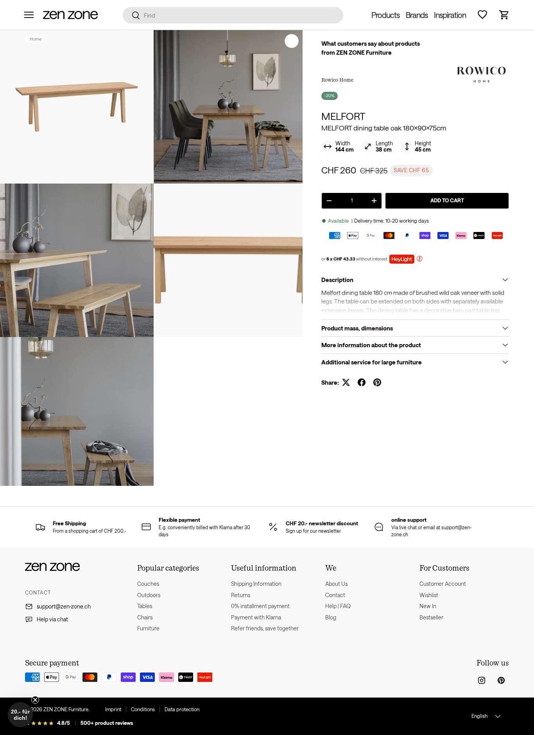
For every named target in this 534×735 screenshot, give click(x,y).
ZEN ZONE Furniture (65, 709)
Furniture (148, 628)
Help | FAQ (338, 606)
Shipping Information (256, 583)
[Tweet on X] (346, 382)
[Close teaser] (35, 700)
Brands (417, 15)
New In (427, 606)
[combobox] (233, 15)
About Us (336, 583)
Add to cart (447, 200)
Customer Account (442, 583)
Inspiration (450, 15)
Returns (240, 595)
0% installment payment (260, 606)
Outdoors (148, 595)
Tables (144, 606)
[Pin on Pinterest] (377, 382)
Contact (335, 595)
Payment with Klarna (256, 617)
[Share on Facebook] (361, 382)
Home (35, 38)
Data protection (182, 709)
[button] (504, 14)
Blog (330, 617)
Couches (148, 583)
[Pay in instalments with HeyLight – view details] (419, 259)
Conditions (143, 709)
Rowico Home (337, 80)
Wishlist (428, 595)
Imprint (113, 709)
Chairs (144, 617)
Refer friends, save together (265, 628)
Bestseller (431, 617)
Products (385, 15)
